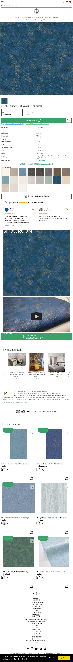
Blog (36, 610)
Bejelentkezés (36, 612)
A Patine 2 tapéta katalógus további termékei (42, 411)
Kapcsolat (36, 614)
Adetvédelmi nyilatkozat (36, 622)
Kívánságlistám (36, 624)
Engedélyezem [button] (64, 658)
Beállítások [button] (23, 659)
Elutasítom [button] (52, 658)
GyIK (36, 625)
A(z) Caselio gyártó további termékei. (15, 402)
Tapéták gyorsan (36, 603)
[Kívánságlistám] (70, 2)
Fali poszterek (36, 605)
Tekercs (28, 114)
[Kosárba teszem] (31, 478)
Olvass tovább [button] (44, 225)
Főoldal (17, 17)
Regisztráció (36, 616)
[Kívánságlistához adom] (69, 120)
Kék (37, 144)
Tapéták (24, 17)
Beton (38, 147)
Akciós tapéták (36, 606)
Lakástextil (36, 608)
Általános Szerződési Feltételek (36, 620)
